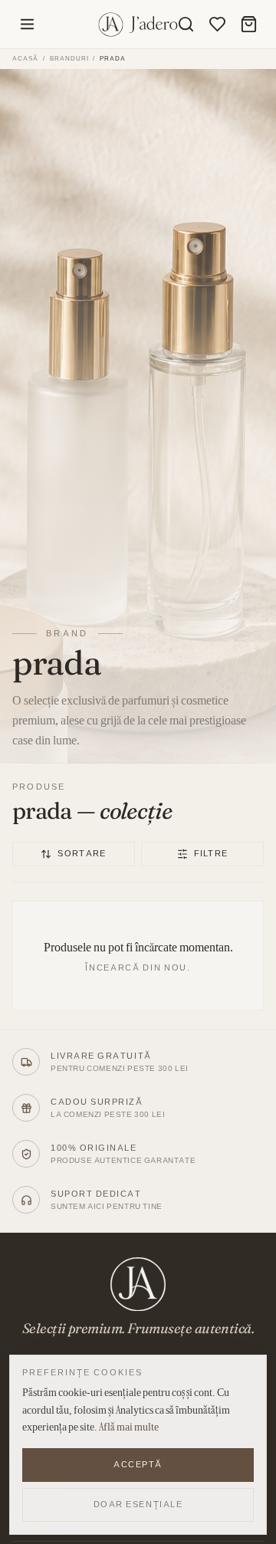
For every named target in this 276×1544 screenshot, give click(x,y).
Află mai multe (129, 1427)
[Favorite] (217, 24)
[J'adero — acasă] (138, 24)
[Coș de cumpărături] (249, 24)
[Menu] (27, 24)
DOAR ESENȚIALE (138, 1504)
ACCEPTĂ (138, 1464)
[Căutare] (186, 24)
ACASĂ (25, 58)
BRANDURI (69, 58)
